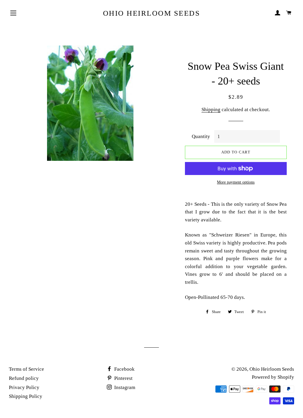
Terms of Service (26, 369)
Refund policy (24, 378)
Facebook (124, 369)
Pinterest (123, 378)
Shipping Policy (25, 396)
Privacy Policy (24, 387)
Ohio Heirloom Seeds (151, 13)
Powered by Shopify (273, 377)
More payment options (235, 182)
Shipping (211, 109)
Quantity (201, 136)
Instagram (124, 387)
